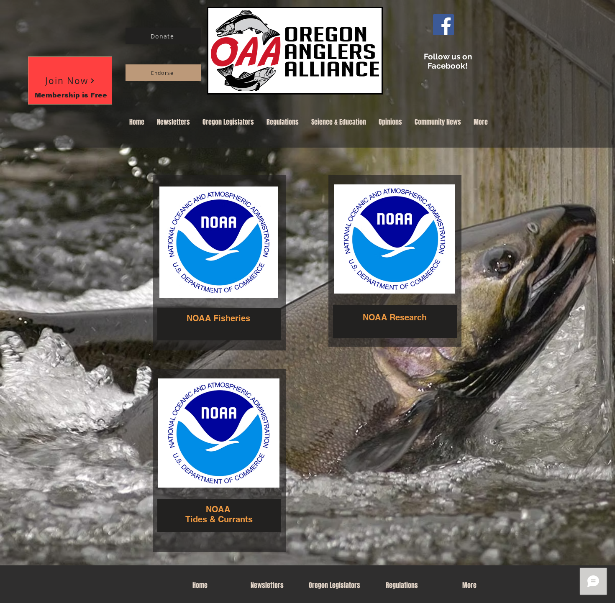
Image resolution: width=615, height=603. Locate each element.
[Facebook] (443, 24)
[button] (70, 80)
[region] (219, 262)
